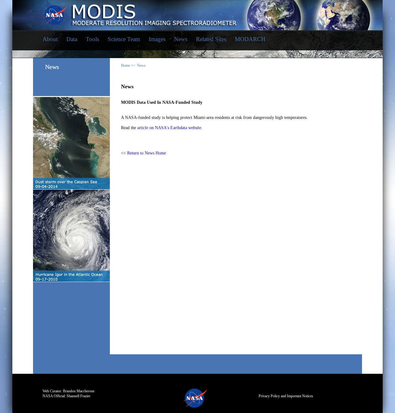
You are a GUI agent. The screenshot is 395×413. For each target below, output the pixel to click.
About (50, 39)
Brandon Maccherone (78, 391)
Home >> (128, 65)
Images (157, 39)
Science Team (124, 39)
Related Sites (211, 39)
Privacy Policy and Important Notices (286, 396)
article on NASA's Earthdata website (169, 127)
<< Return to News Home (143, 153)
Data (71, 39)
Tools (92, 39)
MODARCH (250, 39)
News (180, 39)
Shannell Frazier (78, 396)
